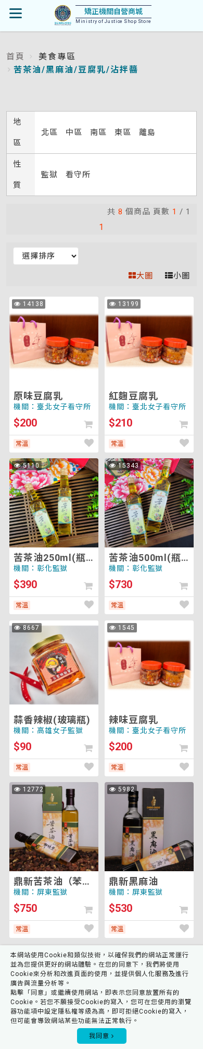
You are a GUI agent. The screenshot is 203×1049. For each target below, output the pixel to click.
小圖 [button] (181, 275)
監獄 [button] (50, 174)
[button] (88, 424)
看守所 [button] (78, 174)
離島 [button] (147, 132)
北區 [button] (50, 132)
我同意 (100, 1036)
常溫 (22, 443)
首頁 (15, 57)
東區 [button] (124, 132)
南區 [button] (99, 132)
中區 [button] (75, 132)
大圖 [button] (144, 275)
